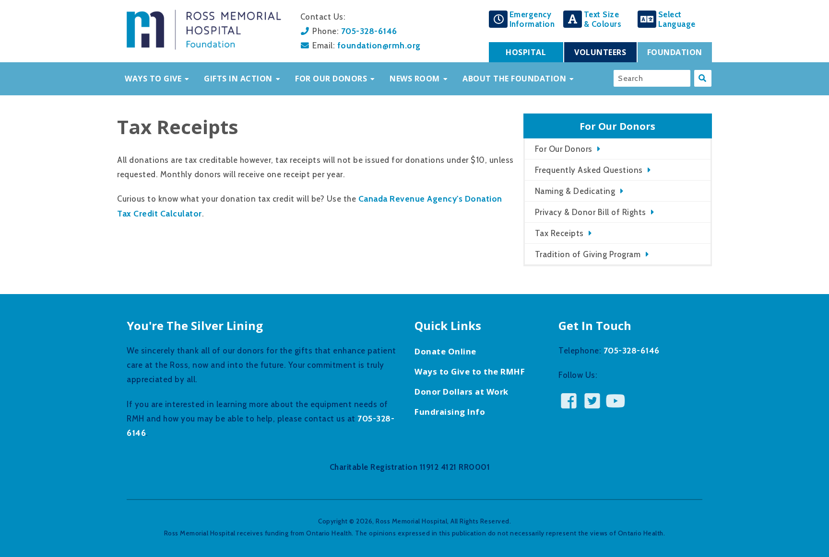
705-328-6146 (369, 31)
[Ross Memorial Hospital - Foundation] (204, 47)
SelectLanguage (677, 19)
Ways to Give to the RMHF (469, 371)
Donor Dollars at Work (461, 391)
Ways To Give (153, 78)
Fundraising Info (449, 411)
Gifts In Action (238, 78)
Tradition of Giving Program (588, 254)
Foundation (674, 52)
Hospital (526, 52)
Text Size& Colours (603, 19)
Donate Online (445, 351)
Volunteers (600, 52)
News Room (415, 78)
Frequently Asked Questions (589, 170)
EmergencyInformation (532, 19)
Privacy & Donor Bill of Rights (590, 212)
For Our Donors (331, 78)
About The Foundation (514, 78)
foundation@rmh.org (379, 45)
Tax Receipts (559, 233)
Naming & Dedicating (575, 191)
